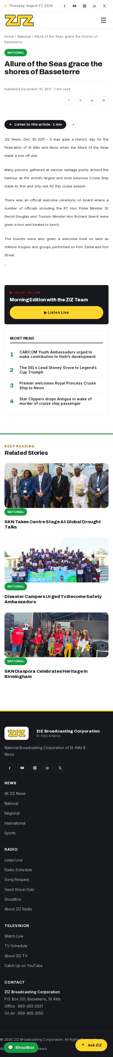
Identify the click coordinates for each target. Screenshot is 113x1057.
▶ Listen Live (56, 313)
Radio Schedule (18, 869)
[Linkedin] (95, 6)
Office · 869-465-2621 (23, 1006)
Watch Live (13, 936)
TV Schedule (15, 946)
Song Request (16, 879)
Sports (10, 833)
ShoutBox (12, 899)
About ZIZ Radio (18, 909)
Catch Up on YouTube (23, 965)
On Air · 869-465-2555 (23, 1013)
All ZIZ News (15, 793)
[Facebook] (65, 6)
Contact (40, 1048)
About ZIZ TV (16, 956)
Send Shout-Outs (19, 889)
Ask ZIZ (95, 1045)
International (14, 823)
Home (9, 36)
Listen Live (13, 860)
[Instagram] (85, 6)
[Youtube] (75, 6)
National (24, 36)
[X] (105, 6)
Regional (12, 813)
